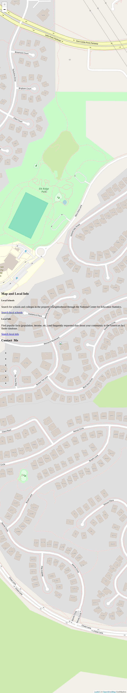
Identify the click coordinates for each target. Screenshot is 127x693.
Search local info (10, 334)
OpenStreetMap (109, 691)
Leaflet (97, 691)
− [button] (4, 9)
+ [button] (4, 4)
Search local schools (11, 312)
